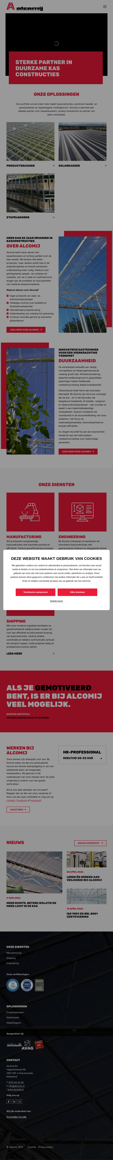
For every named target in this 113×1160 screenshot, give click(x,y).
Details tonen (56, 601)
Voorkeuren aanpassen (35, 592)
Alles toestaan (77, 592)
